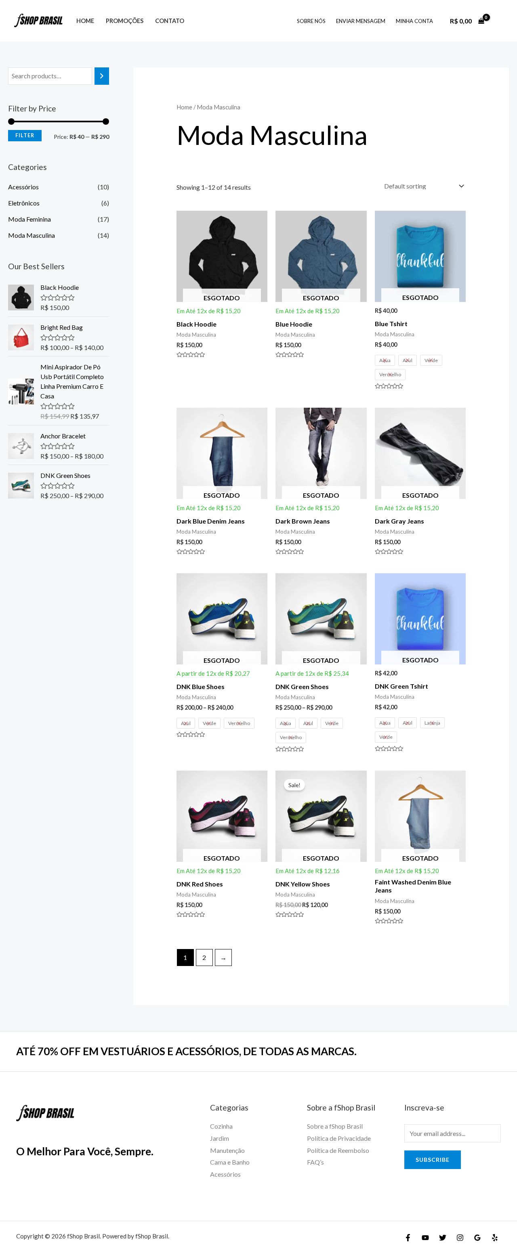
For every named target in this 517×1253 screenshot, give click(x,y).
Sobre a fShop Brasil (335, 1126)
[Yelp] (494, 1237)
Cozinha (221, 1126)
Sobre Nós (311, 21)
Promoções (124, 20)
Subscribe (433, 1159)
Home (85, 20)
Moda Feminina (29, 219)
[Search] (102, 76)
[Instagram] (460, 1237)
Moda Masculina (31, 235)
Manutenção (227, 1150)
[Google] (477, 1237)
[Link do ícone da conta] (499, 21)
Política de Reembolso (338, 1150)
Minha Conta (414, 21)
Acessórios (23, 187)
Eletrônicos (24, 203)
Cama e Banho (230, 1162)
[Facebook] (408, 1237)
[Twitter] (442, 1237)
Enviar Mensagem (360, 21)
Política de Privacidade (339, 1138)
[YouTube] (425, 1237)
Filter (24, 135)
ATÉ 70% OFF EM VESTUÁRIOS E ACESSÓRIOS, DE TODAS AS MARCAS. (186, 1051)
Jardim (219, 1138)
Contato (169, 20)
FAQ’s (315, 1162)
